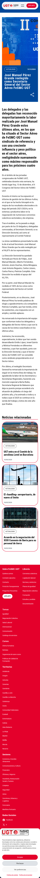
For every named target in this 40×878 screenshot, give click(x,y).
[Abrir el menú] (22, 5)
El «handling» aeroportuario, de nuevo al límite (19, 496)
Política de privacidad (25, 875)
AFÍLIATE (7, 596)
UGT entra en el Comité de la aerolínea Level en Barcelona (18, 453)
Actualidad (10, 69)
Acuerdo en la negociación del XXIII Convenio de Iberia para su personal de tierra (20, 540)
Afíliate (31, 5)
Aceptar (20, 857)
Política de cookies (12, 875)
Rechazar (20, 863)
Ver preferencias (20, 869)
